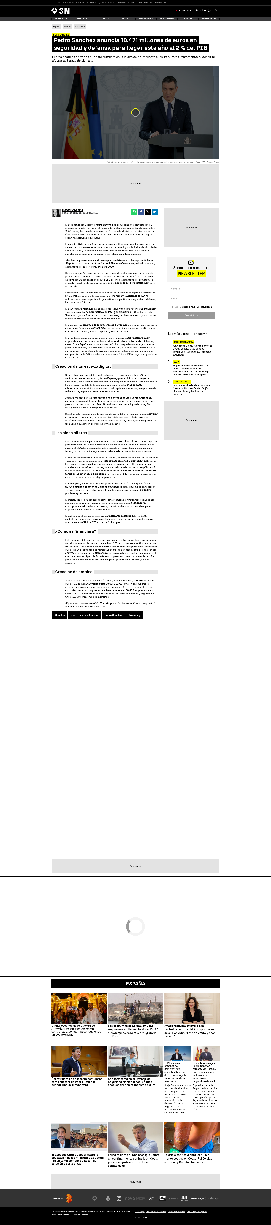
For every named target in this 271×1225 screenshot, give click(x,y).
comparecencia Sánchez (85, 615)
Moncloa (60, 615)
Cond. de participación (197, 1211)
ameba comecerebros (125, 2)
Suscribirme (191, 315)
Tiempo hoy (95, 2)
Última (184, 10)
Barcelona (80, 26)
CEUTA (176, 362)
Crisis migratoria (184, 342)
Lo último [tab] (200, 334)
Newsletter (209, 18)
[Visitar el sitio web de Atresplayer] (200, 1198)
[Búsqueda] (216, 10)
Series (188, 18)
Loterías (104, 18)
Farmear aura (161, 2)
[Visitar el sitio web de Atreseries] (151, 1198)
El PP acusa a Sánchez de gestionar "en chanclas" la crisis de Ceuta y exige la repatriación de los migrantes (175, 1072)
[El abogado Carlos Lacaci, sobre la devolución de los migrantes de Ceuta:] (79, 1137)
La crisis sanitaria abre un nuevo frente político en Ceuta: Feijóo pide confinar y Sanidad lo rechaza (192, 390)
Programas (146, 18)
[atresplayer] (203, 10)
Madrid (67, 26)
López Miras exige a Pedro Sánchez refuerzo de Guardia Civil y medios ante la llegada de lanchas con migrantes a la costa (204, 1072)
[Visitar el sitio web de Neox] (119, 1198)
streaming (134, 615)
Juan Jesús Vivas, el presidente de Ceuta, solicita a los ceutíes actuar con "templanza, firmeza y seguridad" (192, 350)
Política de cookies (176, 1211)
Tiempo (125, 18)
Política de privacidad (156, 1211)
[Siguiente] (217, 2)
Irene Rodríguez (72, 210)
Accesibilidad (141, 1217)
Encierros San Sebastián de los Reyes (72, 2)
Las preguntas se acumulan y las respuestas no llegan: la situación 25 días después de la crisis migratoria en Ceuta (133, 1031)
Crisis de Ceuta (182, 382)
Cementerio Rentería (145, 2)
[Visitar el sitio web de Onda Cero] (162, 1198)
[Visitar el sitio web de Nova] (130, 1198)
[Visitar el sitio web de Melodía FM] (184, 1198)
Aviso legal (140, 1211)
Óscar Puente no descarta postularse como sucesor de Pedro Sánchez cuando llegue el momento (76, 1081)
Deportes (83, 18)
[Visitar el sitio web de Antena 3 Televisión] (97, 1198)
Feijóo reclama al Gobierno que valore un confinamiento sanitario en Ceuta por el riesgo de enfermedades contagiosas (191, 370)
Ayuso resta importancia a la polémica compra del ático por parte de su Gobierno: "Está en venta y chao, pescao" (190, 1031)
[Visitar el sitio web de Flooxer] (214, 1198)
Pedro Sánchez (113, 615)
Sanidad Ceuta (108, 2)
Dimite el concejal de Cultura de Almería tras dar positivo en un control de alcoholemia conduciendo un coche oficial (76, 1030)
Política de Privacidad (201, 307)
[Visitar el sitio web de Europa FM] (173, 1198)
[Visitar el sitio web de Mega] (141, 1198)
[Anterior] (53, 2)
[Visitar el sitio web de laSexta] (108, 1198)
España (135, 983)
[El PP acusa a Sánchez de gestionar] (177, 1053)
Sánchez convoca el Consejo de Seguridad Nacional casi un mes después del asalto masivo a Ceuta (131, 1081)
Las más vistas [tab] (178, 334)
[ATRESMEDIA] (62, 1198)
